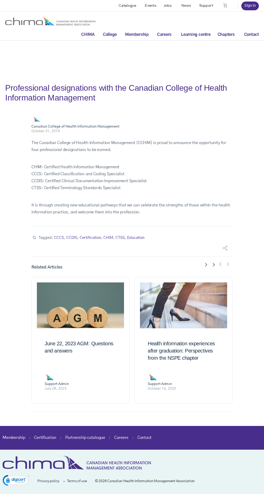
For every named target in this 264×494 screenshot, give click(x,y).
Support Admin (57, 384)
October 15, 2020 (162, 388)
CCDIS (71, 238)
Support (206, 6)
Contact (251, 34)
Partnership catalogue (85, 438)
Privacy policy (48, 481)
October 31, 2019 (45, 131)
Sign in (250, 5)
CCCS (59, 238)
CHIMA (88, 34)
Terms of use (77, 481)
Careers (164, 34)
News (186, 6)
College (110, 34)
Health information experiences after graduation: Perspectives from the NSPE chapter (181, 351)
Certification (90, 238)
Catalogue (127, 6)
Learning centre (195, 34)
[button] (16, 481)
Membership (137, 34)
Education (135, 238)
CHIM (108, 238)
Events (150, 6)
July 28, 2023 (56, 388)
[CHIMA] (50, 21)
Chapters (226, 34)
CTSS (120, 238)
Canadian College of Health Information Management (75, 126)
